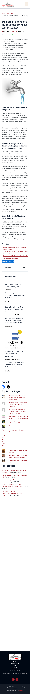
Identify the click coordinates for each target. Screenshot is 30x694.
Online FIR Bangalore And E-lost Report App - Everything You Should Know (17, 411)
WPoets (21, 690)
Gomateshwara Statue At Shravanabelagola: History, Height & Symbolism (13, 493)
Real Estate (21, 31)
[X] (6, 34)
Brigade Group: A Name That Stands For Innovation (14, 353)
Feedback (15, 669)
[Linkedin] (9, 34)
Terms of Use (16, 673)
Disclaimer (24, 673)
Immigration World (15, 671)
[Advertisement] (15, 584)
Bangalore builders (8, 261)
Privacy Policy (6, 673)
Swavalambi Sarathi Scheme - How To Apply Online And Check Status (18, 397)
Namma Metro (15, 663)
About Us (15, 661)
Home (10, 426)
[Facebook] (2, 34)
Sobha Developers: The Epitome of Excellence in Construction (14, 309)
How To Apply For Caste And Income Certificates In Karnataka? (18, 404)
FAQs (15, 665)
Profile (15, 667)
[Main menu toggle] (26, 4)
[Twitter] (17, 679)
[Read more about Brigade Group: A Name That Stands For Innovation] (15, 339)
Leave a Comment (9, 315)
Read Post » (8, 301)
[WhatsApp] (13, 34)
